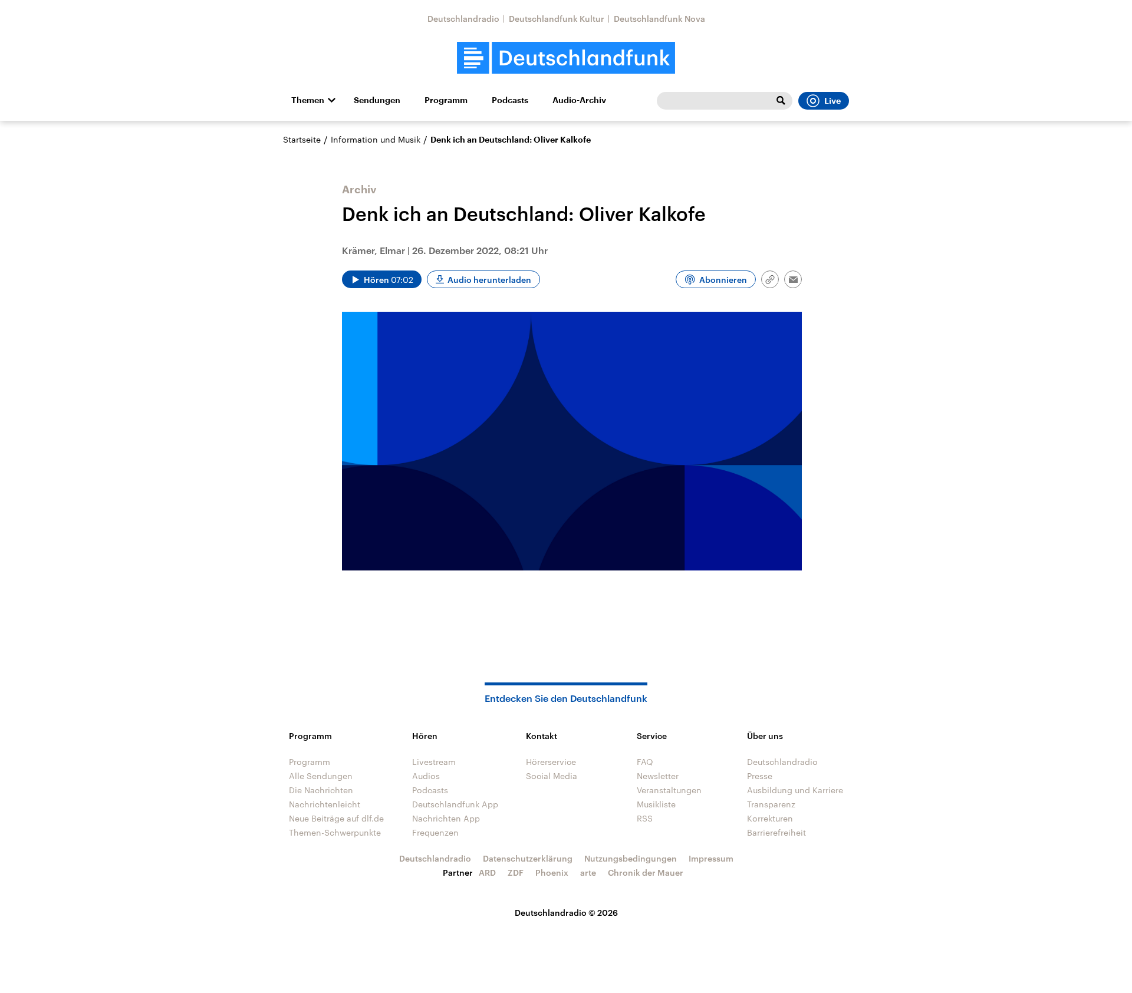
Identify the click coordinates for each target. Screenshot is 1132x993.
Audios (426, 776)
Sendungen (377, 100)
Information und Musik (375, 139)
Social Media (551, 776)
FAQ (645, 762)
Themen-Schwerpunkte (335, 832)
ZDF (516, 872)
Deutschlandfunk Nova (659, 19)
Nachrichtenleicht (324, 804)
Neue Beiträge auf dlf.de (336, 818)
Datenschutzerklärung (527, 858)
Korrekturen (770, 818)
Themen (307, 100)
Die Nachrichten (321, 790)
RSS (645, 818)
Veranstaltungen (669, 790)
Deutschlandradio (463, 19)
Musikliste (656, 804)
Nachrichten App (446, 818)
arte (588, 872)
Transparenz (771, 804)
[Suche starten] (780, 101)
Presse (759, 776)
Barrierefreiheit (776, 832)
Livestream (434, 762)
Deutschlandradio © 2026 (566, 913)
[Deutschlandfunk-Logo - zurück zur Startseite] (566, 58)
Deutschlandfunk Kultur (556, 19)
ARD (487, 872)
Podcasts (510, 100)
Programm (446, 100)
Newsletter (658, 776)
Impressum (711, 858)
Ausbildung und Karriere (795, 790)
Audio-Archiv (579, 100)
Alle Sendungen (321, 776)
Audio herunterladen (489, 280)
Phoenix (551, 872)
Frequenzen (435, 832)
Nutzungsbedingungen (630, 858)
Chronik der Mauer (645, 872)
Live (832, 101)
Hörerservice (551, 762)
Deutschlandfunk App (455, 804)
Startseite (302, 139)
